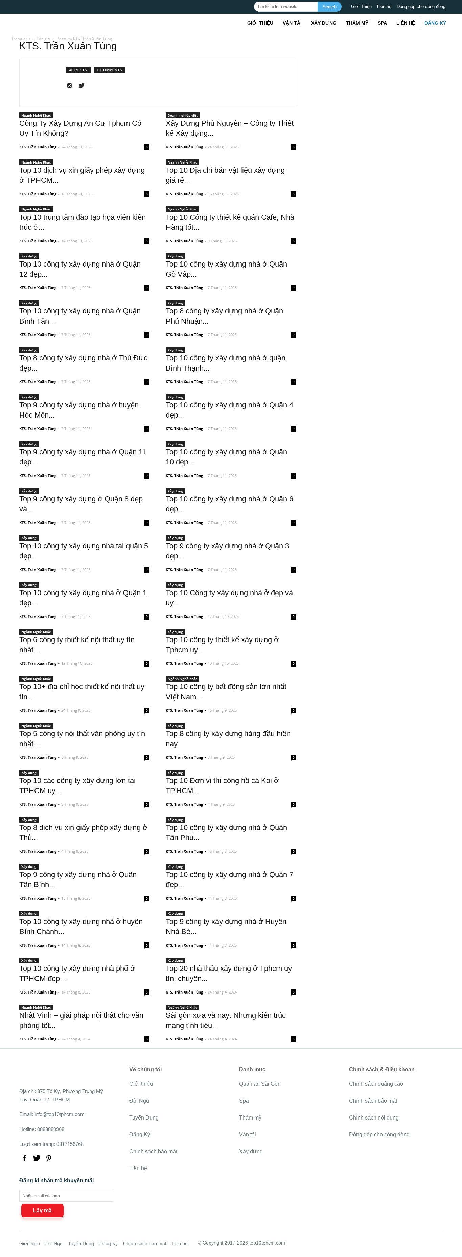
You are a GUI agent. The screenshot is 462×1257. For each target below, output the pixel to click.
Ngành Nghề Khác (36, 115)
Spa (382, 23)
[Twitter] (84, 86)
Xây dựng (324, 23)
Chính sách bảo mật (153, 1151)
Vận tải (292, 23)
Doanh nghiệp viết (183, 115)
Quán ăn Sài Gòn (260, 1084)
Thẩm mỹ (357, 23)
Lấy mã (42, 1210)
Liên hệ (384, 6)
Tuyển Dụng (144, 1118)
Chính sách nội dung (374, 1118)
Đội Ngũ (139, 1101)
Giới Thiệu (361, 6)
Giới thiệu (260, 23)
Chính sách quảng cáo (376, 1084)
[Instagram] (71, 86)
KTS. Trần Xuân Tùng (37, 146)
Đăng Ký (435, 23)
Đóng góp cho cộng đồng (421, 6)
